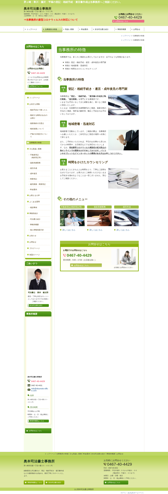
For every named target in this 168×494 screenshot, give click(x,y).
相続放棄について (37, 129)
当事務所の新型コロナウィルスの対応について (52, 19)
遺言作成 (33, 168)
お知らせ (32, 236)
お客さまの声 (34, 195)
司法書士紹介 (35, 219)
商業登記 (33, 179)
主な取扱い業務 (76, 454)
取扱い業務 (69, 29)
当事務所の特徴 (51, 29)
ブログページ (34, 248)
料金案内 (84, 29)
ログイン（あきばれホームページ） (132, 493)
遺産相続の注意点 (37, 123)
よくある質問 (34, 202)
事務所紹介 (33, 213)
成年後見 (33, 173)
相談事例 (33, 207)
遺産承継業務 (35, 163)
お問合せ (136, 29)
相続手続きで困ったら (38, 110)
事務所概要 (121, 29)
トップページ (32, 29)
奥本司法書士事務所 (37, 8)
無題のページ (34, 255)
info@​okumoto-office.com (39, 390)
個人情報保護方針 (37, 230)
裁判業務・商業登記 (38, 184)
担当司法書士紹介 (102, 29)
